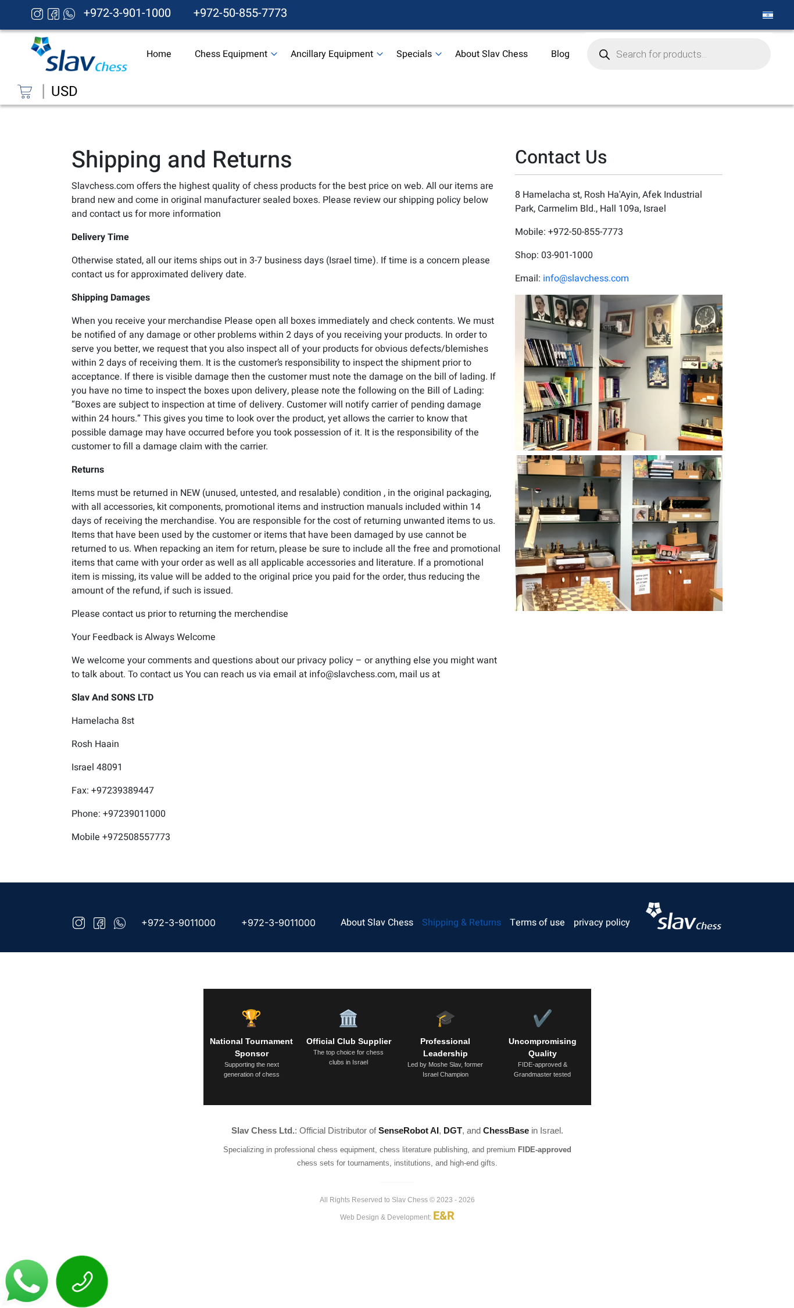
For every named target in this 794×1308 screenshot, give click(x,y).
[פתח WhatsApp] (28, 1281)
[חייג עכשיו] (82, 1281)
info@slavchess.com (586, 278)
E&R (444, 1215)
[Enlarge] (707, 310)
